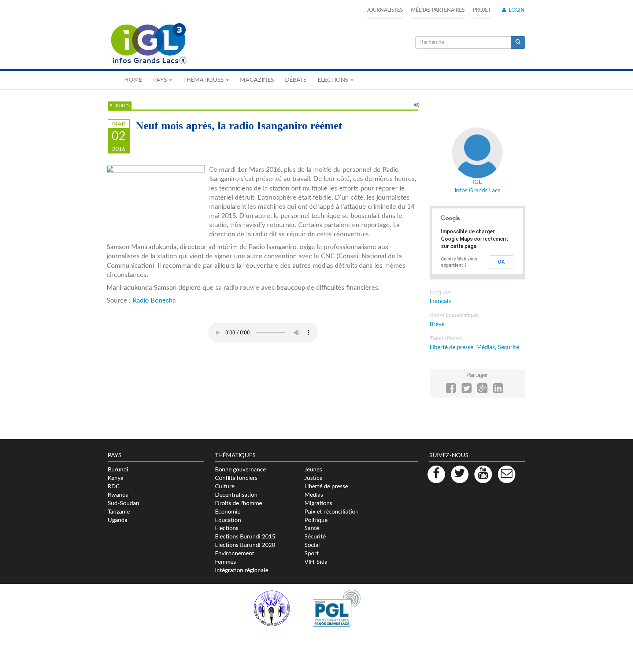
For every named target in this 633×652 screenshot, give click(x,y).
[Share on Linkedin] (498, 390)
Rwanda (118, 495)
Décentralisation (236, 495)
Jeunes (313, 470)
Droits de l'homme (238, 503)
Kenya (115, 478)
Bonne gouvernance (240, 470)
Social (312, 545)
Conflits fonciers (236, 478)
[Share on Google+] (482, 390)
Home (133, 80)
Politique (315, 520)
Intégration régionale (241, 570)
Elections (226, 528)
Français (440, 301)
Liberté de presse (451, 347)
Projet (482, 10)
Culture (224, 486)
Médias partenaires (438, 10)
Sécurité (508, 347)
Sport (311, 553)
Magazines (257, 80)
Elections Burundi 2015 (245, 537)
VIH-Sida (315, 562)
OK (501, 262)
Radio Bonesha (154, 300)
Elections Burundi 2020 (245, 545)
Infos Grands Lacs (477, 190)
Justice (313, 478)
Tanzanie (119, 512)
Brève (437, 324)
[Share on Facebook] (451, 390)
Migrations (318, 503)
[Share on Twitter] (466, 390)
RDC (114, 486)
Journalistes (385, 10)
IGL (477, 182)
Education (228, 520)
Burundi (120, 106)
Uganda (117, 520)
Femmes (225, 562)
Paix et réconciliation (331, 512)
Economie (227, 512)
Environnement (234, 553)
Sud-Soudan (123, 503)
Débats (296, 80)
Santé (311, 528)
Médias (485, 347)
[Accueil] (148, 44)
